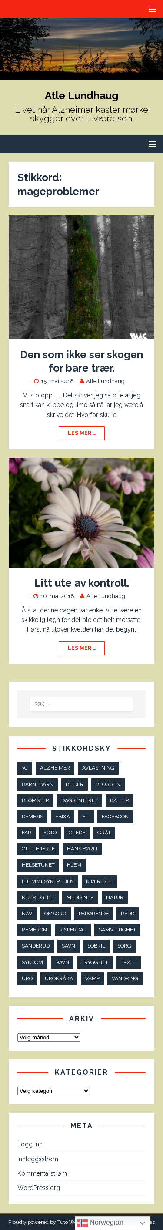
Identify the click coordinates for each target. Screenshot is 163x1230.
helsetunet (38, 865)
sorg (124, 946)
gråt (104, 833)
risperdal (72, 930)
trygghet (94, 962)
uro (27, 978)
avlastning (98, 768)
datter (119, 800)
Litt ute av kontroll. (81, 583)
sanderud (36, 946)
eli (86, 816)
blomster (35, 800)
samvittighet (117, 930)
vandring (125, 978)
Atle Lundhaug (105, 381)
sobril (96, 946)
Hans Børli (82, 849)
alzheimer (55, 768)
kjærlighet (38, 897)
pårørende (94, 914)
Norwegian (105, 1222)
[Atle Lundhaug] (81, 74)
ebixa (62, 816)
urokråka (59, 978)
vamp (92, 978)
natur (114, 897)
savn (68, 946)
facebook (115, 816)
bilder (74, 784)
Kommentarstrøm (42, 1173)
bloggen (108, 784)
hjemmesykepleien (48, 881)
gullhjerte (38, 849)
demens (32, 816)
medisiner (80, 897)
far (26, 833)
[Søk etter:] (82, 704)
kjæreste (99, 881)
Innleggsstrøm (37, 1159)
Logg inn (30, 1144)
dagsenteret (79, 800)
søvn (62, 962)
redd (127, 914)
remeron (34, 930)
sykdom (32, 962)
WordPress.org (38, 1187)
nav (27, 914)
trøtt (128, 962)
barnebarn (37, 784)
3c (25, 768)
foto (50, 833)
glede (77, 833)
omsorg (55, 914)
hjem (74, 865)
